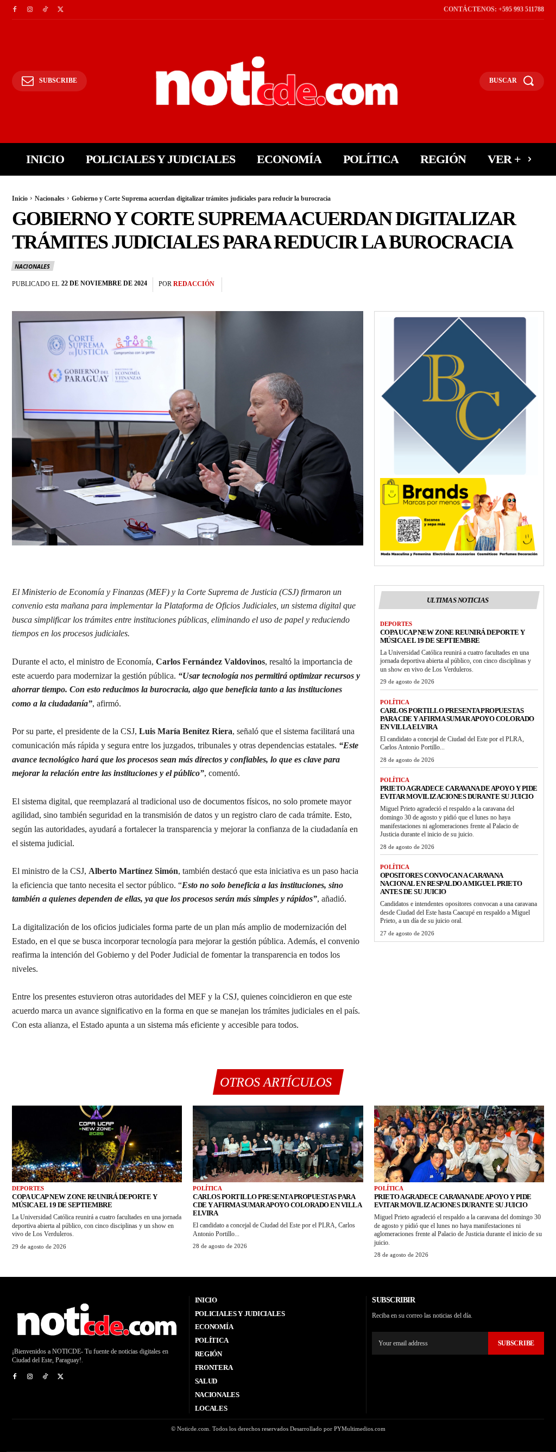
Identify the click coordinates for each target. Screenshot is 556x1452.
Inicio (20, 198)
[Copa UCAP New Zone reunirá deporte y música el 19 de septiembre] (97, 1144)
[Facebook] (15, 10)
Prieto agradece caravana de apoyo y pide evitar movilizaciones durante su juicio (459, 792)
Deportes (396, 623)
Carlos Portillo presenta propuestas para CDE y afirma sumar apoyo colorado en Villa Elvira (457, 718)
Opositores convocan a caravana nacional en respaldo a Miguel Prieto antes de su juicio (451, 883)
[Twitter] (60, 10)
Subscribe (516, 1343)
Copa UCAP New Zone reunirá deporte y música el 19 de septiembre (452, 636)
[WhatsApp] (533, 285)
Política (394, 702)
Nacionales (50, 198)
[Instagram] (30, 10)
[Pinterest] (508, 285)
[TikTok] (45, 10)
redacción (193, 284)
